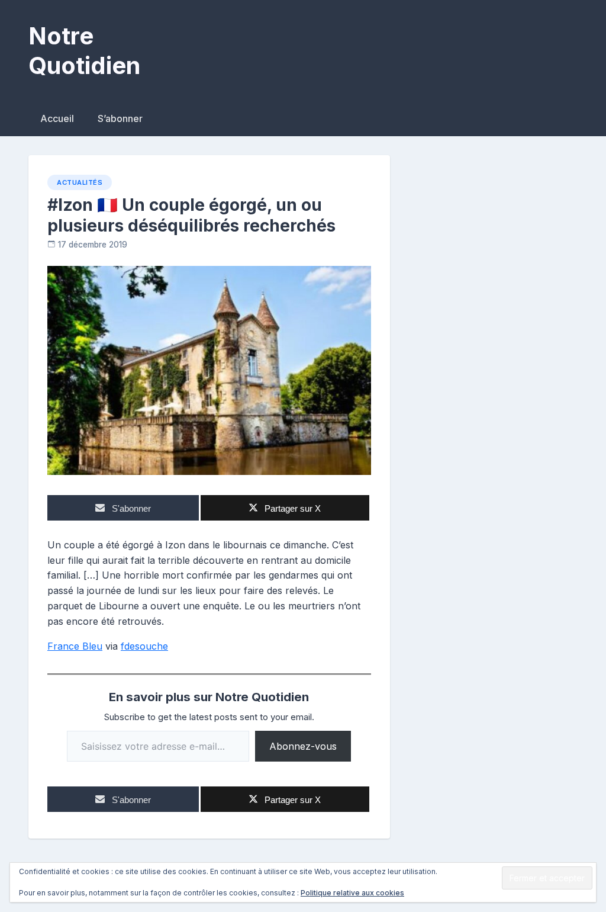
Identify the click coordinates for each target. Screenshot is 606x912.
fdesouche (144, 646)
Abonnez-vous (303, 746)
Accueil (57, 118)
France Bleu (74, 646)
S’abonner (120, 118)
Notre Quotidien (84, 50)
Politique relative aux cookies (352, 892)
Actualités (79, 182)
